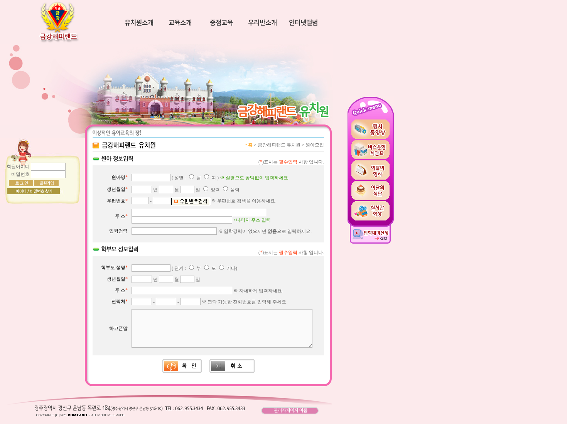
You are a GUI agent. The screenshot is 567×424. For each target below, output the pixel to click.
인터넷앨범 (303, 23)
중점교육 (221, 23)
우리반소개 (262, 23)
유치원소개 (139, 23)
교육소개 (180, 23)
